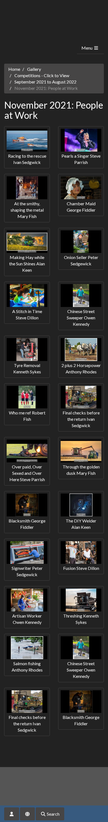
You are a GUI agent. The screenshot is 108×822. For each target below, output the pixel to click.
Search (53, 813)
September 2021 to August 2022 (45, 81)
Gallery (34, 69)
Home (14, 69)
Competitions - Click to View (41, 75)
